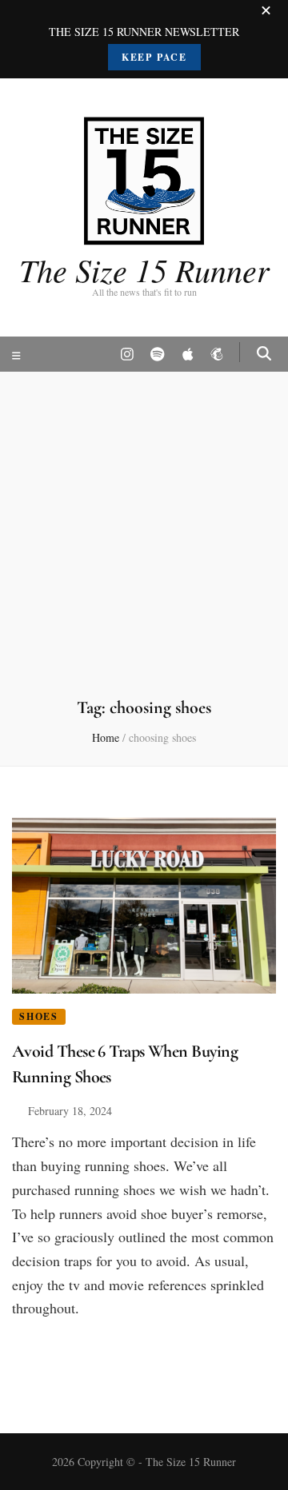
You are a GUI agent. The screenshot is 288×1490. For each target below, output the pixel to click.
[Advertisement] (144, 543)
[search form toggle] (264, 353)
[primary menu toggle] (18, 356)
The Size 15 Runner (144, 269)
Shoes (38, 1016)
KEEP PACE (154, 57)
